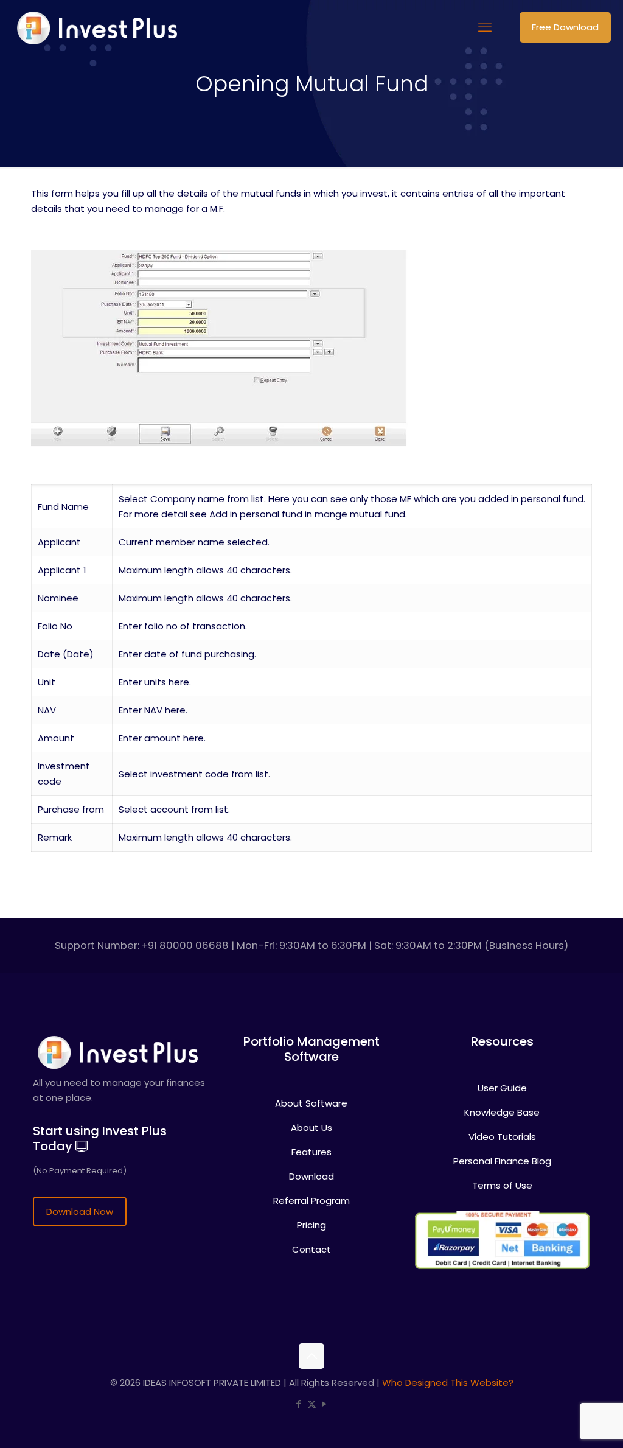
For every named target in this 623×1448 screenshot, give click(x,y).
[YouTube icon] (324, 1403)
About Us (311, 1127)
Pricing (311, 1225)
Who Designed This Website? (447, 1382)
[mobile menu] (485, 27)
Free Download (565, 27)
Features (311, 1151)
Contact (311, 1249)
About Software (311, 1103)
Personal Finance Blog (502, 1161)
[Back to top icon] (311, 1356)
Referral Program (311, 1200)
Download (311, 1176)
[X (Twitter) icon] (311, 1403)
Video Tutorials (502, 1136)
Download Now (79, 1211)
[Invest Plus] (95, 27)
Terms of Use (502, 1185)
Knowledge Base (502, 1112)
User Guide (502, 1088)
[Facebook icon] (299, 1403)
